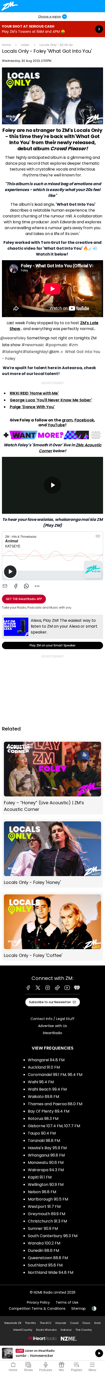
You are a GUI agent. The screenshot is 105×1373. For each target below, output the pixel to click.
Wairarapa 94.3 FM (46, 1170)
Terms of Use (67, 1302)
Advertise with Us (52, 1025)
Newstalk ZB (12, 1323)
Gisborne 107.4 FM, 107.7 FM (54, 1126)
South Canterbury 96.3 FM (52, 1236)
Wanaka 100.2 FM (44, 1243)
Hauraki (60, 1323)
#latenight (12, 351)
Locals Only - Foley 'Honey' (52, 853)
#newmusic (32, 345)
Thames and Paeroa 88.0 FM (55, 1104)
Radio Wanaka (46, 1330)
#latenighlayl (35, 351)
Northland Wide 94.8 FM (50, 1272)
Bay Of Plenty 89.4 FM (48, 1111)
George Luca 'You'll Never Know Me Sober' (51, 400)
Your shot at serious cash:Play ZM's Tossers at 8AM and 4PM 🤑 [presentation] (52, 29)
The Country (83, 1330)
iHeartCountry (22, 1330)
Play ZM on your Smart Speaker (52, 632)
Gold (97, 1323)
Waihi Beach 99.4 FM (47, 1089)
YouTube (56, 425)
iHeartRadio (52, 1032)
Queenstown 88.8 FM (48, 1258)
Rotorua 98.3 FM (43, 1118)
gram (67, 420)
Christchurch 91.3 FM (47, 1221)
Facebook (84, 420)
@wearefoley (13, 338)
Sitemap (78, 1308)
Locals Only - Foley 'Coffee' (52, 926)
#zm (73, 345)
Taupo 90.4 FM (42, 1133)
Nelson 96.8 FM (42, 1192)
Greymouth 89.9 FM (46, 1214)
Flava (86, 1323)
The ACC (46, 1323)
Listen (25, 45)
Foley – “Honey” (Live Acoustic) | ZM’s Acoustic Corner (52, 777)
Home (6, 45)
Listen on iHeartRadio (52, 1353)
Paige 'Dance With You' (32, 407)
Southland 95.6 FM (45, 1265)
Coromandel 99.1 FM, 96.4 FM (55, 1074)
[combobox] (37, 586)
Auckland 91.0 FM (44, 1067)
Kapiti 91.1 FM (40, 1177)
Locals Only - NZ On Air (56, 45)
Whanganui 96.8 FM (46, 1155)
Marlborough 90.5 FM (48, 1199)
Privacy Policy (38, 1302)
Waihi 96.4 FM (41, 1082)
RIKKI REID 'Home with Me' (34, 393)
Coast (74, 1323)
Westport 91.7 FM (44, 1206)
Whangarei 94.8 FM (46, 1060)
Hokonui (66, 1330)
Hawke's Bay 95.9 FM (47, 1148)
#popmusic (56, 345)
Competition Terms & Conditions (37, 1308)
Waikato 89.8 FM (43, 1096)
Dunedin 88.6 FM (43, 1250)
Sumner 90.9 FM (43, 1228)
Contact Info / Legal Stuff (52, 1018)
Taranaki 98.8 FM (44, 1140)
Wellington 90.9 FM (45, 1184)
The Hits (30, 1323)
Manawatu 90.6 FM (45, 1162)
